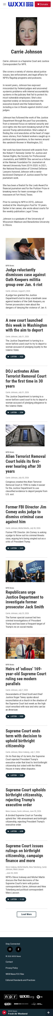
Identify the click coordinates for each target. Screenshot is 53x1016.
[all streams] (49, 1012)
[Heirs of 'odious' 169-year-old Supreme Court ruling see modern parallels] (25, 648)
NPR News (10, 265)
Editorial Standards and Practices (20, 980)
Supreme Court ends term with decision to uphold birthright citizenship (24, 738)
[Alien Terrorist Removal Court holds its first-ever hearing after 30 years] (25, 435)
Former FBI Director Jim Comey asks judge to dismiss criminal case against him (26, 514)
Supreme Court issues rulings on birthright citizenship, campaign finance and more (24, 853)
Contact (9, 962)
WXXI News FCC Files (15, 974)
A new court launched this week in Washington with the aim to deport (26, 325)
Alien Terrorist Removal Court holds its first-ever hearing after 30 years (26, 464)
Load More (26, 914)
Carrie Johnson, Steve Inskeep (17, 752)
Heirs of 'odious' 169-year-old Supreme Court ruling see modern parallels (26, 676)
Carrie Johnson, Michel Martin (17, 528)
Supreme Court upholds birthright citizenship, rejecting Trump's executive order (26, 797)
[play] (4, 1012)
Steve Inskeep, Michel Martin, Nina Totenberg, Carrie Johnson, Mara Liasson (26, 868)
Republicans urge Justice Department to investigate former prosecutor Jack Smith (25, 599)
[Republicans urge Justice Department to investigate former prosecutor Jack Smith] (25, 571)
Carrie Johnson (12, 291)
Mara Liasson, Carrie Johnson (17, 811)
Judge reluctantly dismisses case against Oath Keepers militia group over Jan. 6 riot (26, 277)
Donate (44, 4)
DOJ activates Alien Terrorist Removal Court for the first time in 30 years (26, 378)
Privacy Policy (12, 968)
